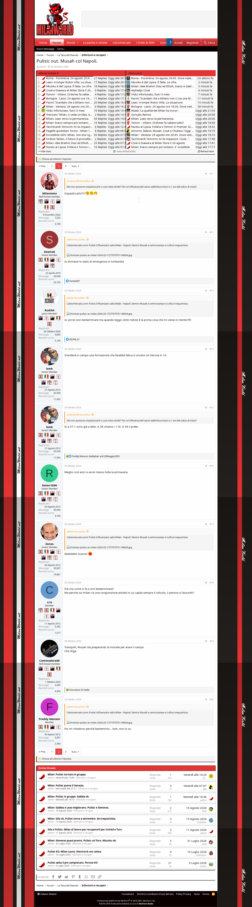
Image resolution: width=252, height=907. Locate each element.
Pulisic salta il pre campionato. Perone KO (73, 862)
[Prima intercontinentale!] (55, 383)
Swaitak (49, 251)
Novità (71, 42)
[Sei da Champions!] (52, 201)
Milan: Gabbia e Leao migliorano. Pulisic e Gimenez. (78, 807)
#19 (212, 641)
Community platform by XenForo (126, 900)
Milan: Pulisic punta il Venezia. (66, 785)
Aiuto (197, 894)
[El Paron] (58, 201)
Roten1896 (49, 485)
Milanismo (49, 193)
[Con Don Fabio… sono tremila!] (46, 201)
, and (96, 456)
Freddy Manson (49, 719)
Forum (57, 42)
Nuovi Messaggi (45, 48)
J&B (205, 789)
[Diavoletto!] (52, 207)
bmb (49, 368)
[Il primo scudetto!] (46, 207)
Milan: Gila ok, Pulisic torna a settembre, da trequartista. (82, 818)
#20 (212, 699)
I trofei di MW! (145, 42)
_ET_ (204, 778)
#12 (212, 232)
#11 (212, 173)
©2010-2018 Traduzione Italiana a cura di (126, 903)
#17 (212, 524)
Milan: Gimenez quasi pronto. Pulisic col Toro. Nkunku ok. (82, 840)
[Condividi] (206, 174)
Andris (203, 866)
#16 (212, 465)
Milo (204, 811)
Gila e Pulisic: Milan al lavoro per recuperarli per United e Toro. (85, 829)
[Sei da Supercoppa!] (41, 201)
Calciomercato (122, 42)
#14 (212, 349)
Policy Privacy (183, 894)
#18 (212, 582)
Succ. (74, 166)
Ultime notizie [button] (47, 73)
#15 (212, 407)
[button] (77, 42)
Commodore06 (49, 660)
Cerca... (61, 48)
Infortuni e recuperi (86, 777)
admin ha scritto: (76, 239)
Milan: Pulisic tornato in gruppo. (67, 774)
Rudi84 (49, 310)
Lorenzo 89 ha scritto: (78, 181)
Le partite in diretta (95, 42)
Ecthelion (202, 822)
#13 (212, 290)
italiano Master (48, 894)
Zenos (49, 544)
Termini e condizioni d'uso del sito (155, 894)
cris (49, 602)
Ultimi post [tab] (135, 73)
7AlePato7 (201, 855)
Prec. (43, 166)
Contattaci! (128, 894)
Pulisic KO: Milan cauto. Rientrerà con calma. (75, 851)
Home (43, 42)
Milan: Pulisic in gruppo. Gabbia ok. (68, 796)
